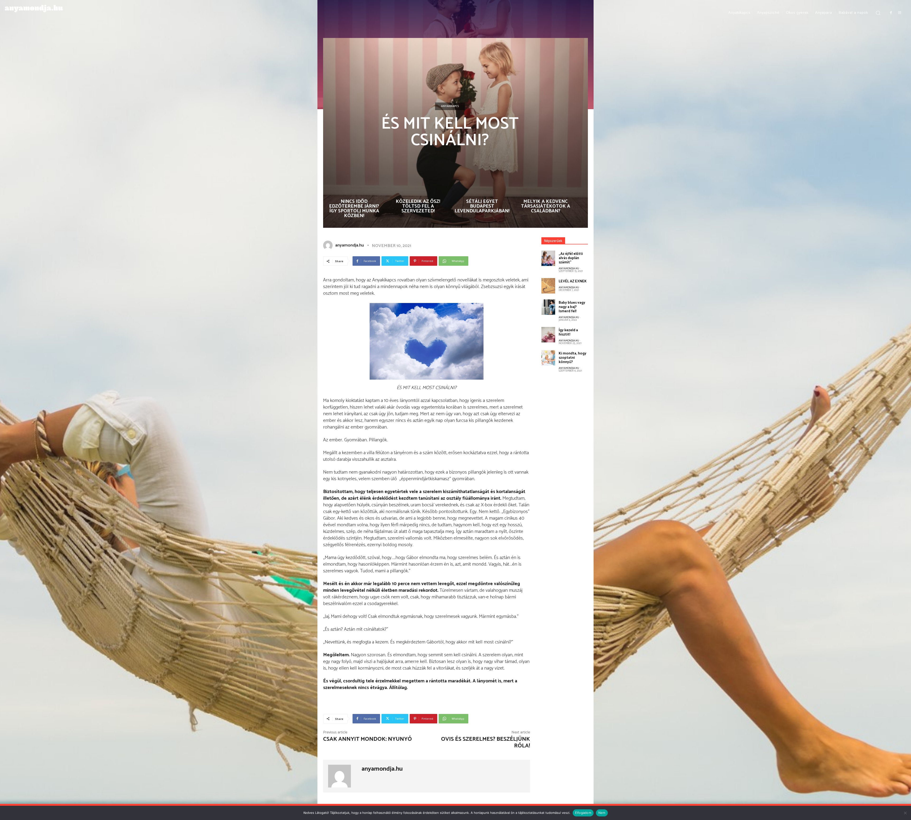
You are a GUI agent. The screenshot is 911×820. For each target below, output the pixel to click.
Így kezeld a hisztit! (568, 332)
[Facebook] (891, 13)
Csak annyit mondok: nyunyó (367, 739)
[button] (877, 12)
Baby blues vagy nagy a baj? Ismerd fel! (572, 307)
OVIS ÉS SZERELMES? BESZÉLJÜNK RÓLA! (485, 743)
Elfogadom (583, 813)
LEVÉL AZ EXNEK (573, 281)
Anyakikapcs (450, 106)
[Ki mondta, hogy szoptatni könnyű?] (548, 358)
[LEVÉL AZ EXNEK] (548, 286)
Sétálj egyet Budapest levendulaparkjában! (482, 206)
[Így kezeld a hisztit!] (548, 334)
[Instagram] (899, 13)
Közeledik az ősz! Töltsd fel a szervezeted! (418, 206)
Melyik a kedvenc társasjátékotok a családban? (545, 206)
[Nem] (905, 813)
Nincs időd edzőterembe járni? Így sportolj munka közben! (354, 209)
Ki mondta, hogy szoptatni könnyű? (572, 357)
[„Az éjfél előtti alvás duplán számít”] (548, 258)
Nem (601, 813)
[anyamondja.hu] (329, 245)
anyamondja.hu (349, 245)
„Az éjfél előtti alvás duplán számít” (571, 258)
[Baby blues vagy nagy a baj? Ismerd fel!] (548, 307)
